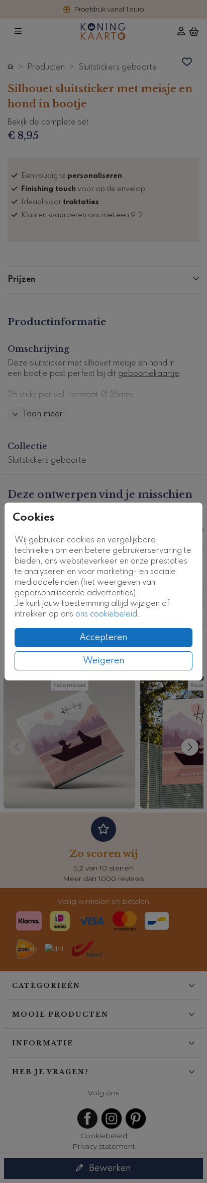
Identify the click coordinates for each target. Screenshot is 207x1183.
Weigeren (104, 660)
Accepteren (103, 637)
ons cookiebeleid (106, 614)
